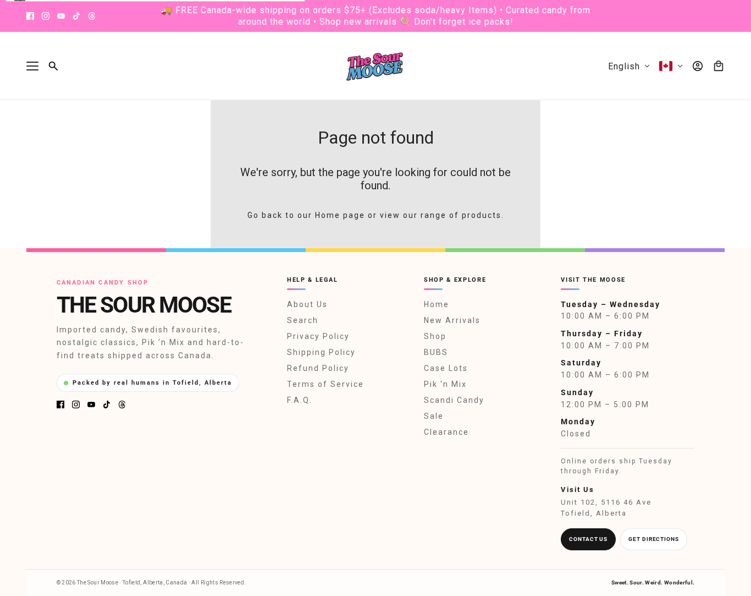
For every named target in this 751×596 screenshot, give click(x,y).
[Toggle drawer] (32, 66)
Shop (435, 336)
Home (436, 304)
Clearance (446, 432)
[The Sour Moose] (375, 66)
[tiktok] (76, 16)
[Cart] (719, 66)
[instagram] (46, 16)
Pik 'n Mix (445, 384)
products (481, 215)
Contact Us (588, 539)
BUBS (436, 352)
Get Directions (653, 539)
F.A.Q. (299, 400)
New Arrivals (452, 320)
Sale (434, 416)
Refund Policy (318, 368)
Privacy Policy (318, 336)
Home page (340, 215)
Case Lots (446, 368)
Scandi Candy (454, 400)
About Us (307, 304)
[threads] (92, 16)
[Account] (698, 66)
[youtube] (61, 16)
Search (302, 320)
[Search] (53, 66)
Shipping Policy (321, 352)
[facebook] (30, 16)
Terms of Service (325, 384)
